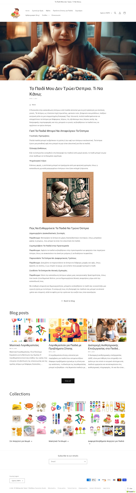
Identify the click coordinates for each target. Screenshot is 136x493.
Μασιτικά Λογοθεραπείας (24, 345)
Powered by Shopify (40, 488)
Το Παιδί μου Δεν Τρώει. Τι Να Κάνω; (24, 488)
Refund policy (52, 488)
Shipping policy (83, 488)
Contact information (95, 488)
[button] (45, 15)
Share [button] (34, 105)
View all (68, 381)
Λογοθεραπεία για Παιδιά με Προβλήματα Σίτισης (65, 347)
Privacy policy (62, 488)
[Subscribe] (84, 461)
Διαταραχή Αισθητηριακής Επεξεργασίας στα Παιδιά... (104, 347)
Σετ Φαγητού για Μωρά (20, 441)
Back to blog (69, 301)
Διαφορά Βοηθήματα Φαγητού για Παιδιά (106, 441)
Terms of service (72, 488)
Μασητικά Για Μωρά (57, 441)
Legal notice (106, 488)
